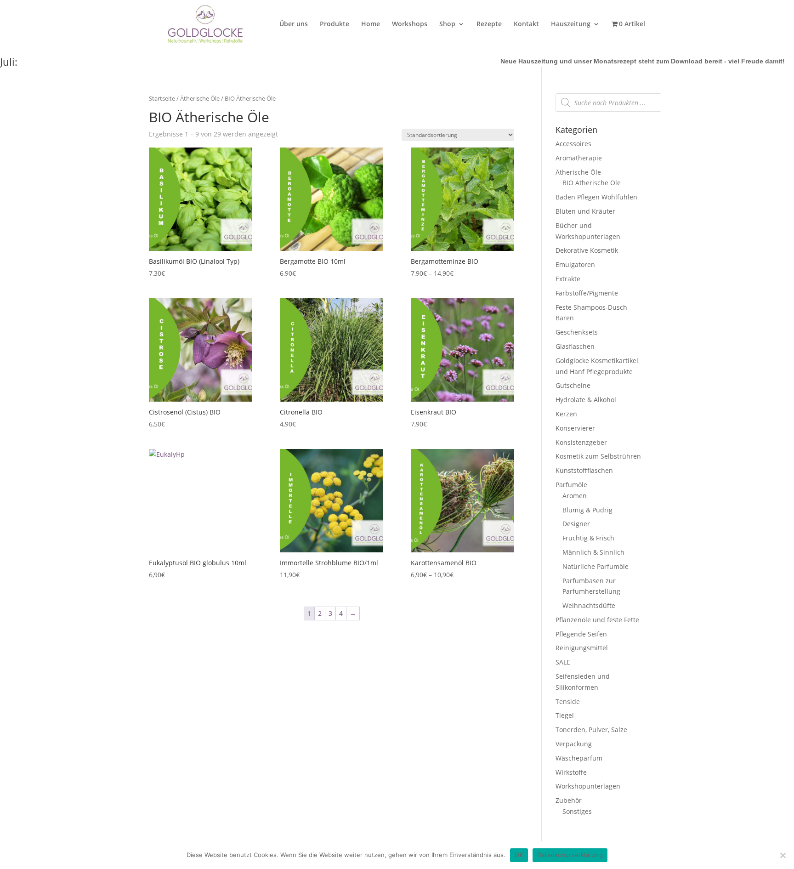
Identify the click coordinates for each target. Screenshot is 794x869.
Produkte (334, 24)
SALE (563, 662)
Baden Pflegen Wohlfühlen (596, 197)
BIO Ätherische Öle (591, 182)
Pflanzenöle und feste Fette (597, 619)
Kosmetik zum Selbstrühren (598, 456)
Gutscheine (573, 385)
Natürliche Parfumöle (595, 566)
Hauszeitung (570, 24)
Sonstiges (577, 811)
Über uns (293, 24)
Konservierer (575, 428)
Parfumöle (571, 484)
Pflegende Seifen (581, 634)
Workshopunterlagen (588, 786)
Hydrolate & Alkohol (586, 399)
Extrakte (568, 278)
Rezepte (489, 24)
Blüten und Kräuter (585, 211)
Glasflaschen (575, 346)
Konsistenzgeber (581, 442)
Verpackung (574, 743)
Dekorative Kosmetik (587, 250)
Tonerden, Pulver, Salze (591, 729)
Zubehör (569, 800)
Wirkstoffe (571, 772)
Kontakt (526, 24)
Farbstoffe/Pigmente (587, 293)
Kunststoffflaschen (584, 470)
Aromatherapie (579, 157)
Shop (447, 24)
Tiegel (565, 715)
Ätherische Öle (200, 98)
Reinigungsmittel (582, 647)
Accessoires (573, 143)
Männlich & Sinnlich (593, 552)
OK (519, 854)
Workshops (409, 24)
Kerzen (566, 413)
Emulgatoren (575, 264)
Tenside (568, 701)
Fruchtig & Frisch (588, 538)
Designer (576, 523)
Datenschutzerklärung (570, 854)
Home (370, 24)
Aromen (574, 495)
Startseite (162, 98)
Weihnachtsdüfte (588, 605)
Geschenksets (577, 332)
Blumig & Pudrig (587, 509)
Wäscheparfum (579, 758)
